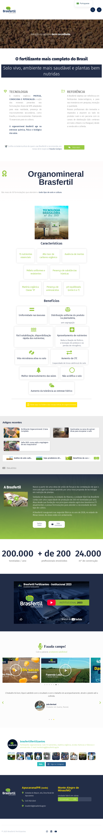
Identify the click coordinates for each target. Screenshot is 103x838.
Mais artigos (11, 468)
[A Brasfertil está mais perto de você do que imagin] (91, 756)
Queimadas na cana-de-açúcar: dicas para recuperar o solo (82, 430)
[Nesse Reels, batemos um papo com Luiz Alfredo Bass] (29, 756)
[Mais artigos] (4, 467)
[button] (5, 670)
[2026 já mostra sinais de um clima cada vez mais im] (20, 756)
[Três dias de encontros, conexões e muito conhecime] (56, 756)
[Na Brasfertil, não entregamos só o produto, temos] (38, 756)
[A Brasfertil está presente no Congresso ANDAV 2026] (65, 756)
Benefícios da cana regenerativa (57, 458)
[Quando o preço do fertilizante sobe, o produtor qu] (83, 756)
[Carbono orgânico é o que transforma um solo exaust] (11, 756)
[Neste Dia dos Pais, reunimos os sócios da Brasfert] (74, 756)
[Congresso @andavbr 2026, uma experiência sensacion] (47, 756)
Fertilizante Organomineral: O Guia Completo (34, 430)
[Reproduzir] (27, 670)
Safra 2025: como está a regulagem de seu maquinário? (34, 443)
